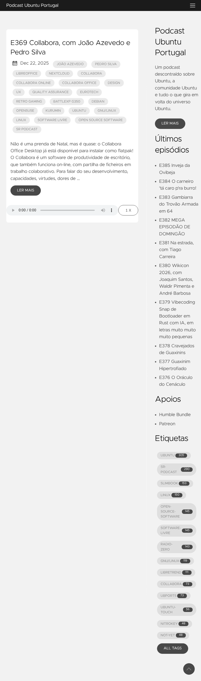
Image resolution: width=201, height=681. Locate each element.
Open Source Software (101, 120)
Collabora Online (33, 83)
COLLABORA (175, 584)
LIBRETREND (174, 572)
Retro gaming (29, 101)
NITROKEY (173, 624)
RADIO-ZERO (175, 547)
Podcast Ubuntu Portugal (32, 5)
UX (18, 92)
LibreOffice (27, 73)
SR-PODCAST (175, 469)
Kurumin (53, 110)
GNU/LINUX (174, 561)
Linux (21, 120)
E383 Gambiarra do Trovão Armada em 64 (178, 204)
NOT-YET (172, 635)
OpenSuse (25, 110)
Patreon (167, 424)
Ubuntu (79, 110)
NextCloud (59, 73)
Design (114, 83)
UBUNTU (172, 455)
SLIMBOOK (174, 483)
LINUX (170, 495)
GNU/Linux (107, 110)
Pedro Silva (106, 64)
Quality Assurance (50, 92)
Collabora (91, 73)
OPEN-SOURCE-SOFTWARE (175, 511)
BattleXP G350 (66, 101)
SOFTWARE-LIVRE (175, 530)
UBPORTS (172, 596)
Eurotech (89, 92)
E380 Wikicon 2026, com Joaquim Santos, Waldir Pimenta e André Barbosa (176, 279)
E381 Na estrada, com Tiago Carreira (176, 250)
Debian (98, 101)
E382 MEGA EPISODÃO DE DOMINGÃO (174, 227)
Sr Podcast (27, 129)
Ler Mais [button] (170, 123)
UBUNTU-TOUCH (175, 610)
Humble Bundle (175, 414)
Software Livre (52, 120)
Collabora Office (79, 83)
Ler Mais (25, 190)
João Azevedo (70, 64)
